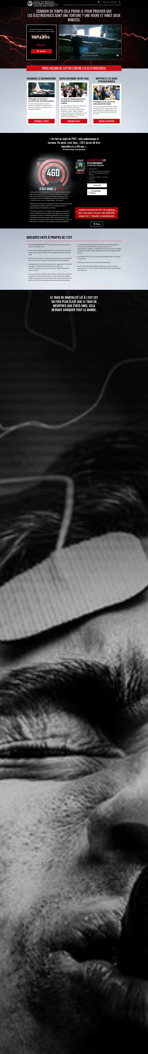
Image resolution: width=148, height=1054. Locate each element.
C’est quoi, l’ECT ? (93, 169)
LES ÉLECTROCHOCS (96, 161)
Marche (42, 51)
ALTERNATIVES (118, 5)
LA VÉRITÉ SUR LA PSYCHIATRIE (85, 5)
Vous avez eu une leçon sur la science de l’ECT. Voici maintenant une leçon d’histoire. (99, 173)
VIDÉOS (75, 5)
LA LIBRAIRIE (105, 5)
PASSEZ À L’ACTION (97, 5)
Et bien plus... (92, 181)
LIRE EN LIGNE (97, 185)
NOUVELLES (111, 5)
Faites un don (106, 2)
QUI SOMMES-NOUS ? (68, 5)
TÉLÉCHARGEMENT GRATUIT (96, 192)
